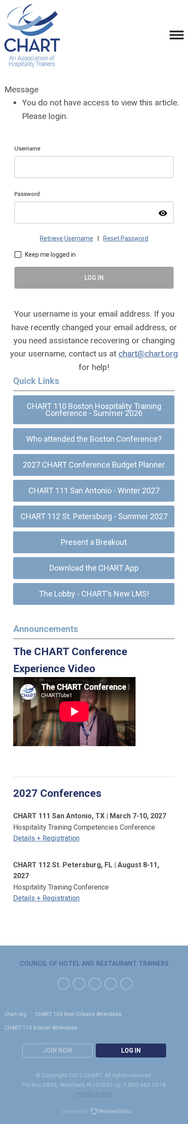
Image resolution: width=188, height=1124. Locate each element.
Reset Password (125, 238)
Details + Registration (46, 838)
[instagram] (126, 983)
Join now (57, 1050)
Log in (131, 1050)
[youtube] (110, 983)
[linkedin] (95, 983)
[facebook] (63, 983)
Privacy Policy (94, 1093)
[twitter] (79, 983)
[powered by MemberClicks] (94, 1112)
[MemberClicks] (32, 35)
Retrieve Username (66, 238)
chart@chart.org (148, 354)
